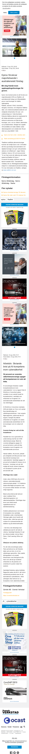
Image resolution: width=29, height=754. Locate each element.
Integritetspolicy (18, 733)
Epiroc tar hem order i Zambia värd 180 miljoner (15, 135)
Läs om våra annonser (14, 36)
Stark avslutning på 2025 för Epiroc (14, 138)
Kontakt (10, 727)
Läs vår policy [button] (6, 8)
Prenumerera (16, 727)
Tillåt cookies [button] (14, 12)
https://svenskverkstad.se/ (11, 595)
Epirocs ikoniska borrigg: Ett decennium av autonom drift (15, 192)
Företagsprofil (7, 592)
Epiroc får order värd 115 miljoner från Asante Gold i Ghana (15, 195)
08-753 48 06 (9, 731)
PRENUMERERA (14, 747)
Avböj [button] (5, 12)
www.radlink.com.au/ (9, 170)
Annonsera (3, 727)
